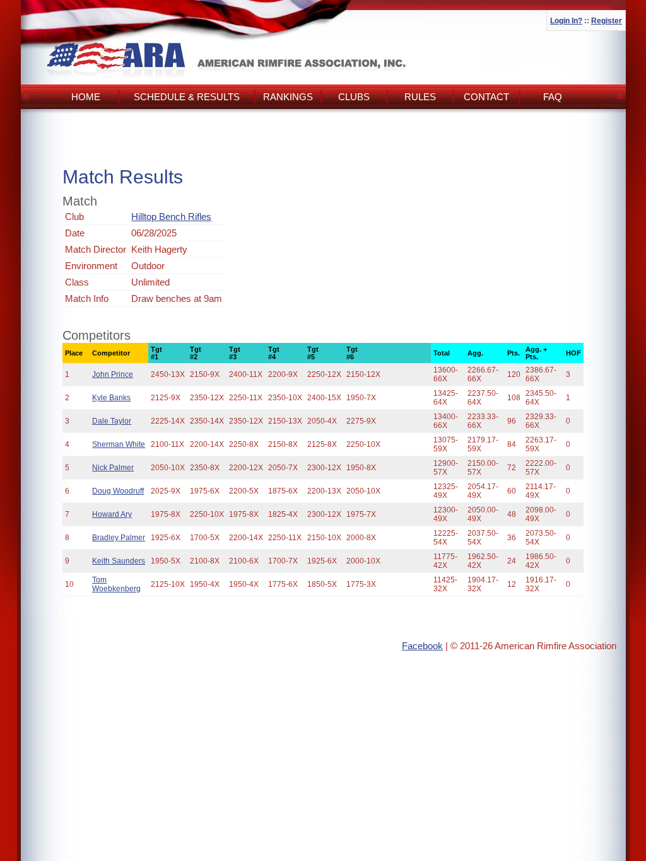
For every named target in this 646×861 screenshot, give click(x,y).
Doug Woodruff (118, 491)
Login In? (566, 20)
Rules (420, 96)
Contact (486, 96)
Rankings (288, 96)
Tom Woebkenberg (116, 584)
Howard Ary (112, 514)
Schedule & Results (187, 96)
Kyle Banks (111, 397)
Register (606, 20)
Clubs (354, 96)
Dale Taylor (111, 421)
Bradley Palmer (118, 537)
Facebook (422, 645)
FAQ (552, 96)
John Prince (112, 374)
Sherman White (118, 444)
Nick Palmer (113, 467)
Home (85, 96)
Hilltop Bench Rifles (171, 216)
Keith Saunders (118, 561)
